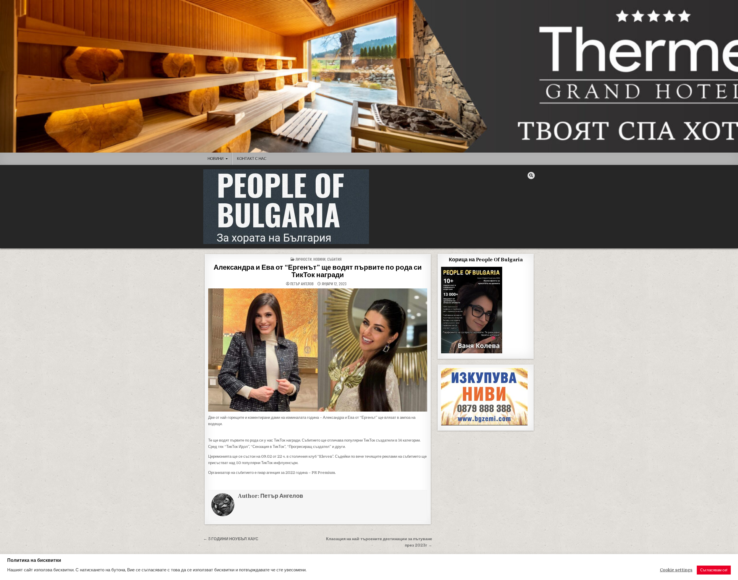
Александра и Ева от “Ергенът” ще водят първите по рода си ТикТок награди (318, 271)
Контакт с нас (251, 158)
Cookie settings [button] (676, 570)
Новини (215, 158)
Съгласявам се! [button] (713, 570)
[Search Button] (531, 175)
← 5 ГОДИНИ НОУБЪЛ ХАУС (230, 539)
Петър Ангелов (302, 284)
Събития (334, 259)
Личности (303, 259)
